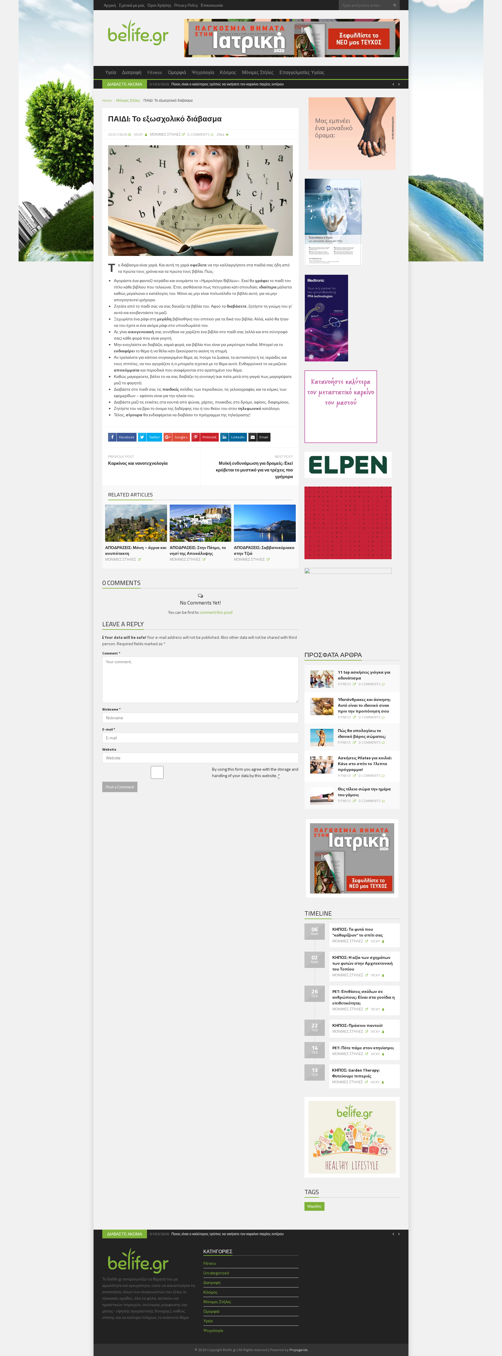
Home (107, 100)
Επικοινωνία (212, 5)
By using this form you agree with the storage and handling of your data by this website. (255, 772)
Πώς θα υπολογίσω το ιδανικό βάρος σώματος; (362, 733)
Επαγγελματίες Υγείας (301, 72)
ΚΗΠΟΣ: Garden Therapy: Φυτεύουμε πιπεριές (356, 1073)
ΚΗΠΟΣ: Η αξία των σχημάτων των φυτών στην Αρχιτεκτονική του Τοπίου (362, 963)
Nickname (111, 709)
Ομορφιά (177, 72)
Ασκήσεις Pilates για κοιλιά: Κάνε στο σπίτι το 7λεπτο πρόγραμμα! (365, 763)
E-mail (108, 729)
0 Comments (370, 684)
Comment (111, 653)
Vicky (138, 134)
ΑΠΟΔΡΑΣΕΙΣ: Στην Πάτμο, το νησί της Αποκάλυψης (198, 550)
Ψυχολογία (203, 72)
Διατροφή (131, 72)
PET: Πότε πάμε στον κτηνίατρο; (363, 1048)
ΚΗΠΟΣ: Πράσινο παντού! (357, 1025)
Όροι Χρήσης (159, 5)
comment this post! (216, 612)
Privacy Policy (186, 5)
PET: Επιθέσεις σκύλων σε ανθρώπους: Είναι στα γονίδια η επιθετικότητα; (363, 997)
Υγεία (110, 72)
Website (109, 749)
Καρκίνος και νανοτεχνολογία (138, 463)
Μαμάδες (314, 1206)
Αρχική (110, 5)
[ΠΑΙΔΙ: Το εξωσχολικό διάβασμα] (200, 200)
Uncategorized (216, 1273)
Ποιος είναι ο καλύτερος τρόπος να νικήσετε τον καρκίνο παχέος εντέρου (227, 84)
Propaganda (298, 1350)
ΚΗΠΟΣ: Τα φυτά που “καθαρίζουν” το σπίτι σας (357, 932)
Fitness (154, 72)
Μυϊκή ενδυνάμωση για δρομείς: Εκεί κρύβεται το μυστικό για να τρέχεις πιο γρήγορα (254, 470)
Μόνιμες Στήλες (258, 72)
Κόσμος (228, 72)
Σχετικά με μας (132, 5)
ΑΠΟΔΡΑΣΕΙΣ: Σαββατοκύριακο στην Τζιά (264, 550)
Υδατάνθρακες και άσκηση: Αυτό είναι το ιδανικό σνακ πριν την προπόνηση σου (364, 705)
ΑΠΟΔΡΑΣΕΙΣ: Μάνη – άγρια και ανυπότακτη (135, 550)
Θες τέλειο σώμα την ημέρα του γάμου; (364, 792)
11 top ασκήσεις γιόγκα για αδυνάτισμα (364, 675)
